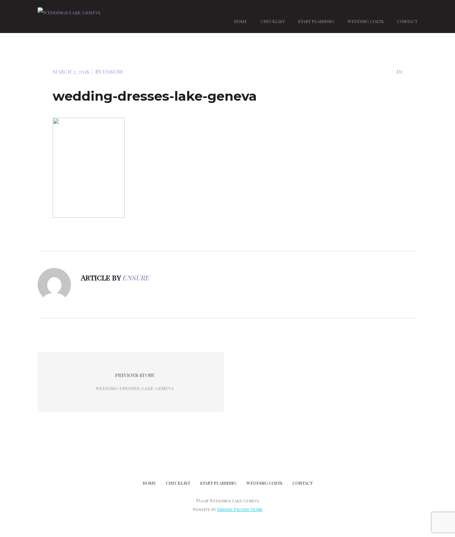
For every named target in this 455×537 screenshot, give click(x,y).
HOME (240, 21)
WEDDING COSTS (366, 21)
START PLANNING (316, 21)
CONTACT (407, 21)
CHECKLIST (272, 21)
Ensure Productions (239, 509)
